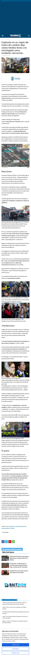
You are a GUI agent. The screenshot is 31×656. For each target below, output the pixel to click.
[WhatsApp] (13, 541)
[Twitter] (6, 541)
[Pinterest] (9, 541)
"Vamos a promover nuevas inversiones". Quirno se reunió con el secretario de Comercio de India (14, 603)
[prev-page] (2, 578)
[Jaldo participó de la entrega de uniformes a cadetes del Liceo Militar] (5, 558)
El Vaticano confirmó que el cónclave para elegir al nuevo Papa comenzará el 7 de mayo (18, 565)
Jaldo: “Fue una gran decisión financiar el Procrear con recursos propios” (15, 617)
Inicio (3, 39)
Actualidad (4, 560)
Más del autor (8, 552)
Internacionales (5, 574)
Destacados (7, 39)
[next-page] (5, 578)
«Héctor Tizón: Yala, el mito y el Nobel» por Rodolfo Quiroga (14, 608)
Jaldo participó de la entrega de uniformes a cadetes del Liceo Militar (19, 558)
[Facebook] (3, 541)
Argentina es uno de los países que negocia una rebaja (19, 571)
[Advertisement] (15, 17)
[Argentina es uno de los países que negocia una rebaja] (5, 572)
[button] (2, 36)
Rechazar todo (15, 652)
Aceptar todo (15, 644)
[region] (15, 642)
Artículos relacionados (12, 549)
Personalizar (15, 648)
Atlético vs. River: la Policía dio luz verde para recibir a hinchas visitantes (14, 621)
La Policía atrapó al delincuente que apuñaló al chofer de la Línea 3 (15, 612)
